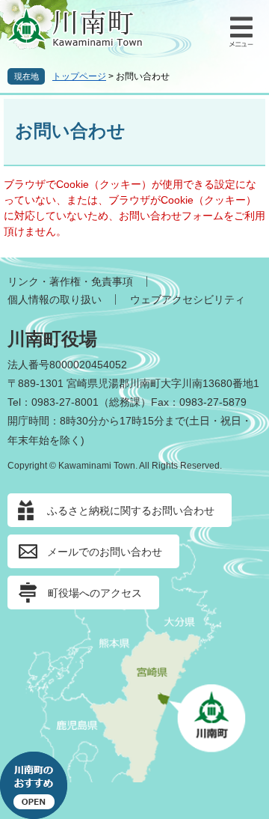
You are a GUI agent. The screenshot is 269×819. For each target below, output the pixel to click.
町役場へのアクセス (95, 593)
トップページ (79, 76)
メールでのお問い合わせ (104, 552)
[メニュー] (239, 30)
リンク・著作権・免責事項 (70, 281)
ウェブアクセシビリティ (187, 299)
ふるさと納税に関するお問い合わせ (130, 511)
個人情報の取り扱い (54, 299)
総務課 (124, 402)
